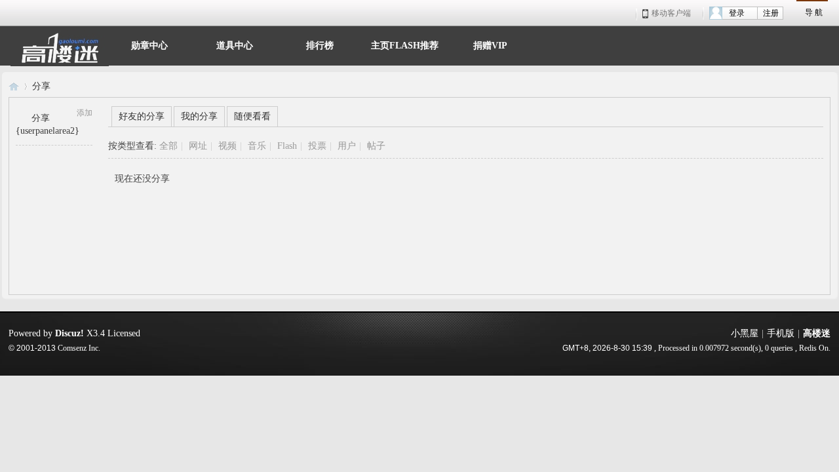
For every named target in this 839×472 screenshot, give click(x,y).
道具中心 (234, 44)
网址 (198, 146)
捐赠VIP (490, 44)
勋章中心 (149, 44)
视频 (227, 146)
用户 (347, 146)
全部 (168, 146)
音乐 (257, 146)
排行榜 (320, 44)
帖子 (376, 146)
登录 (737, 13)
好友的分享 (142, 116)
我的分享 (199, 116)
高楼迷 (14, 86)
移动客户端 (671, 13)
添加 (84, 112)
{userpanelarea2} (47, 131)
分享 (41, 86)
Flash (287, 146)
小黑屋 (744, 333)
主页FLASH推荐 (405, 44)
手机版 (780, 333)
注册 (771, 13)
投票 (317, 146)
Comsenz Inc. (79, 348)
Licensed (123, 333)
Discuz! (69, 333)
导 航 (814, 12)
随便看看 (252, 116)
